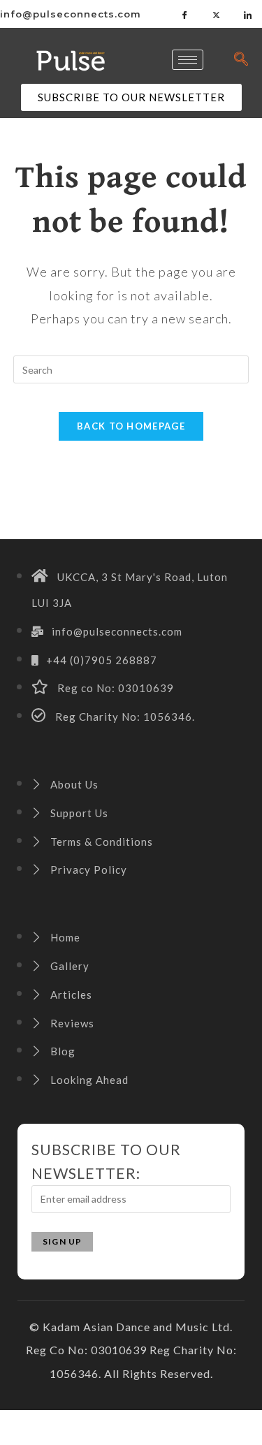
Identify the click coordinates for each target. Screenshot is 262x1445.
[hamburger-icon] (187, 60)
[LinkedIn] (248, 13)
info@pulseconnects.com (70, 14)
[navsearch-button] (241, 59)
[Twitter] (216, 13)
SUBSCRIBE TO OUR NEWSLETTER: (106, 1161)
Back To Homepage (131, 426)
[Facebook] (185, 13)
